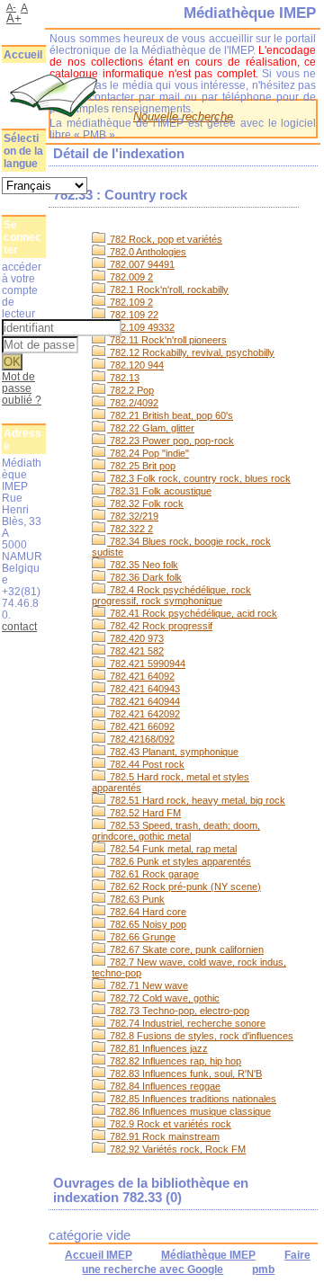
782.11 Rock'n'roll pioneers (167, 339)
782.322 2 (130, 528)
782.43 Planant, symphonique (172, 751)
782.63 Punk (136, 899)
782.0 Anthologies (146, 251)
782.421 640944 (143, 701)
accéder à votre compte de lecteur (21, 290)
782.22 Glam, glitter (150, 428)
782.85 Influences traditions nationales (191, 1098)
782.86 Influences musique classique (189, 1111)
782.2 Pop (130, 390)
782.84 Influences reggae (163, 1086)
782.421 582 (135, 651)
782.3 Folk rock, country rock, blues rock (199, 478)
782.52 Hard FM (144, 812)
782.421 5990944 (146, 663)
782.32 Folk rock (145, 503)
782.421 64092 (141, 676)
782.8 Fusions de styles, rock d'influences (200, 1035)
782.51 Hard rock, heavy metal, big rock (196, 800)
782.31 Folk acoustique (159, 491)
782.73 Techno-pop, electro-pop (178, 1010)
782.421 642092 (143, 713)
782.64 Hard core (146, 911)
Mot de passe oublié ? (21, 387)
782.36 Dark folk (144, 577)
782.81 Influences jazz (157, 1048)
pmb (263, 1269)
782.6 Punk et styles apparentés (179, 861)
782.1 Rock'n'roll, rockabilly (168, 289)
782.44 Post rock (145, 764)
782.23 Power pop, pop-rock (170, 440)
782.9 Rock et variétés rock (169, 1123)
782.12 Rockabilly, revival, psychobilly (190, 352)
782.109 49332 (141, 327)
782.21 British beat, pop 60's (170, 415)
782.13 (123, 377)
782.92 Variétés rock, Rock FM (176, 1149)
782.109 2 (130, 302)
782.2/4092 (132, 402)
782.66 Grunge (141, 936)
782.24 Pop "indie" (148, 453)
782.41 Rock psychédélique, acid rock (192, 613)
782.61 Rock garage (153, 874)
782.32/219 (132, 516)
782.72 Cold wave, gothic (163, 998)
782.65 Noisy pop (146, 924)
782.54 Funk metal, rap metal (172, 848)
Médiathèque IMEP (208, 1255)
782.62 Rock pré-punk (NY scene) (184, 886)
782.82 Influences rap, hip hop (174, 1061)
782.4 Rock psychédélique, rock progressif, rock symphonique (171, 595)
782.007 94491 (141, 264)
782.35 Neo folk (142, 564)
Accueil (23, 55)
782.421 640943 (143, 688)
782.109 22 (132, 314)
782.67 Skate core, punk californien (185, 949)
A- (11, 7)
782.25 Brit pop (141, 465)
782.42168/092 (141, 739)
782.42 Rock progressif (159, 625)
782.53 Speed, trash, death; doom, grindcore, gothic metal (176, 831)
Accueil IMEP (98, 1255)
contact (19, 626)
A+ (14, 18)
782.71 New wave (147, 985)
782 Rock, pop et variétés (164, 239)
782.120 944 (135, 365)
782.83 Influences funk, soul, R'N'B (184, 1073)
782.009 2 (130, 277)
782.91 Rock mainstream (163, 1136)
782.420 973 (135, 638)
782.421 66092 (141, 726)
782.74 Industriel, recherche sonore (186, 1023)
